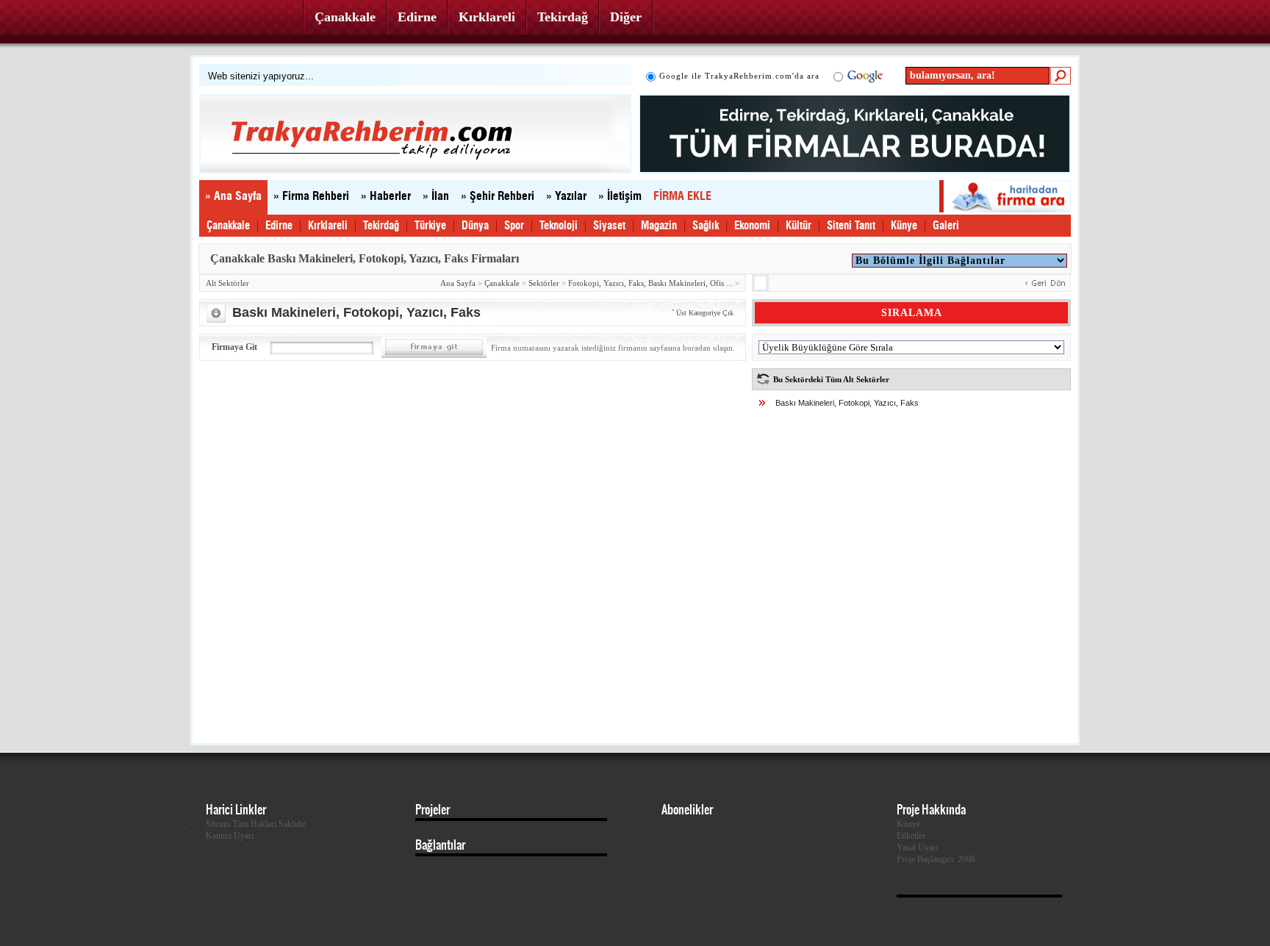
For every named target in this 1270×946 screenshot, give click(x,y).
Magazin (659, 226)
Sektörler (543, 283)
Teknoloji (558, 226)
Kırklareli (487, 17)
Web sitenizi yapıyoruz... (261, 76)
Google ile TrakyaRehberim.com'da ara (739, 75)
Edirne (417, 17)
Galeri (946, 226)
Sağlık (705, 226)
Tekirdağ (562, 17)
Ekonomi (752, 226)
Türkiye (430, 226)
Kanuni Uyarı (230, 836)
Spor (514, 226)
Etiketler (911, 836)
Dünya (475, 226)
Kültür (798, 226)
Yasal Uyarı (917, 847)
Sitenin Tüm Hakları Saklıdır (256, 824)
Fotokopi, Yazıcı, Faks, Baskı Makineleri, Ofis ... (650, 283)
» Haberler (386, 196)
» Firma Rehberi (311, 196)
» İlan (436, 196)
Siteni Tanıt (851, 226)
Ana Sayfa (458, 283)
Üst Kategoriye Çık (704, 313)
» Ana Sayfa (233, 196)
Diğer (626, 17)
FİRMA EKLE (682, 196)
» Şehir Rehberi (497, 196)
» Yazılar (566, 196)
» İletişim (620, 196)
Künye (904, 226)
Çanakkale (345, 17)
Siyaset (609, 226)
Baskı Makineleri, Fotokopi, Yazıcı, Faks (847, 402)
